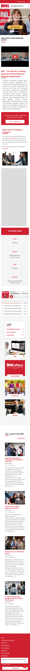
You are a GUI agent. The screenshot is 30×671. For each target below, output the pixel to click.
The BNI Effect (15, 376)
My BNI (15, 415)
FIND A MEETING (15, 122)
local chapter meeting (10, 138)
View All (21, 438)
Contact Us (4, 650)
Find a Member (5, 648)
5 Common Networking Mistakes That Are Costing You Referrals (13, 598)
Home (2, 638)
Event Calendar (11, 332)
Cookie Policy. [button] (6, 664)
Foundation (15, 396)
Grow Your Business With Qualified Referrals (15, 18)
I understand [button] (15, 668)
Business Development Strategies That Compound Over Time (14, 459)
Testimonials (10, 335)
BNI (15, 356)
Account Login (21, 1)
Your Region (5, 148)
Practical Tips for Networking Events (14, 552)
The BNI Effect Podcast (13, 329)
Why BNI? (4, 643)
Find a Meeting (15, 27)
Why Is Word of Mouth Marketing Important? (12, 507)
